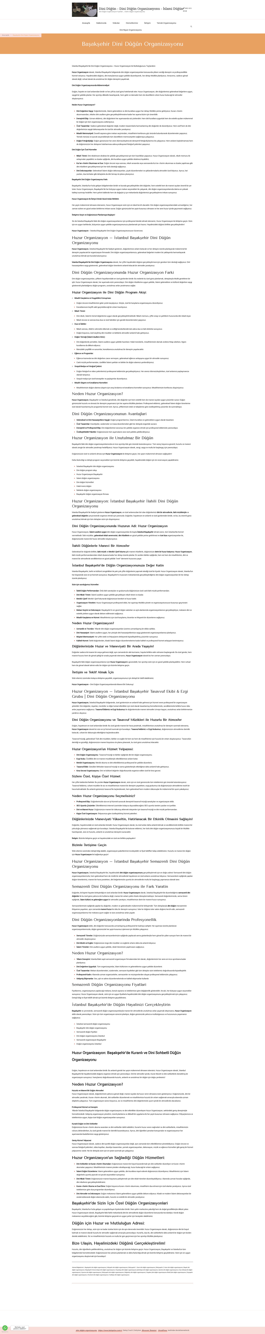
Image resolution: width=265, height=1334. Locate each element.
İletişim (147, 23)
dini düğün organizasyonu (86, 1330)
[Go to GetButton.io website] (5, 1332)
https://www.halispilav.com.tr (110, 1330)
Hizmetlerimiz (132, 23)
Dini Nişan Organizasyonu (131, 30)
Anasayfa (86, 23)
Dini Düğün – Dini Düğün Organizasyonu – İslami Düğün (141, 9)
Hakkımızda (101, 23)
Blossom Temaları (149, 1330)
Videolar (116, 23)
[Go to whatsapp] (5, 1327)
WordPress (162, 1330)
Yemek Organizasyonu (166, 23)
